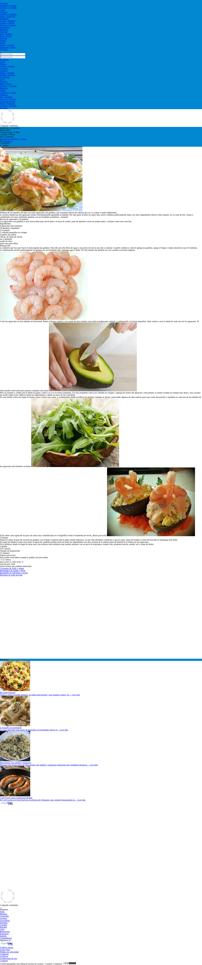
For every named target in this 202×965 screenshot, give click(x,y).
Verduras (4, 49)
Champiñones (6, 938)
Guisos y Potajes (7, 23)
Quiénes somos (6, 947)
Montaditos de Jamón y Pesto (12, 570)
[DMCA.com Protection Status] (69, 964)
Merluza (3, 914)
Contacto (4, 961)
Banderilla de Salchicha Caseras (14, 573)
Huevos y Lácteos (8, 25)
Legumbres (5, 27)
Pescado (3, 38)
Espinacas (4, 934)
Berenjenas (5, 931)
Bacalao (3, 927)
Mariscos (4, 29)
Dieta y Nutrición (7, 16)
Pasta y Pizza (5, 36)
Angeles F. (8, 141)
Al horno (4, 3)
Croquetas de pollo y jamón (12, 568)
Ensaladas (4, 18)
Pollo (2, 912)
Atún (2, 929)
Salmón (3, 936)
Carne (2, 10)
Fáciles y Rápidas (7, 21)
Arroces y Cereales (8, 7)
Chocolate (4, 916)
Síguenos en (5, 940)
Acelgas (3, 918)
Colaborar (4, 954)
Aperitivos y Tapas (8, 5)
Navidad (3, 32)
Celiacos (3, 12)
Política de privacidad (9, 952)
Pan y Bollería (6, 34)
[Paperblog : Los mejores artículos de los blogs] (7, 805)
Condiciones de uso (8, 958)
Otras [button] (2, 79)
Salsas (2, 43)
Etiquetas (4, 909)
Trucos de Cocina (7, 47)
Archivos (4, 956)
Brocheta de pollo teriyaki (11, 575)
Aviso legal (5, 950)
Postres (3, 40)
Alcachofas (5, 920)
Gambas (3, 925)
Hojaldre (4, 923)
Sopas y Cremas (7, 45)
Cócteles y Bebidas (8, 14)
